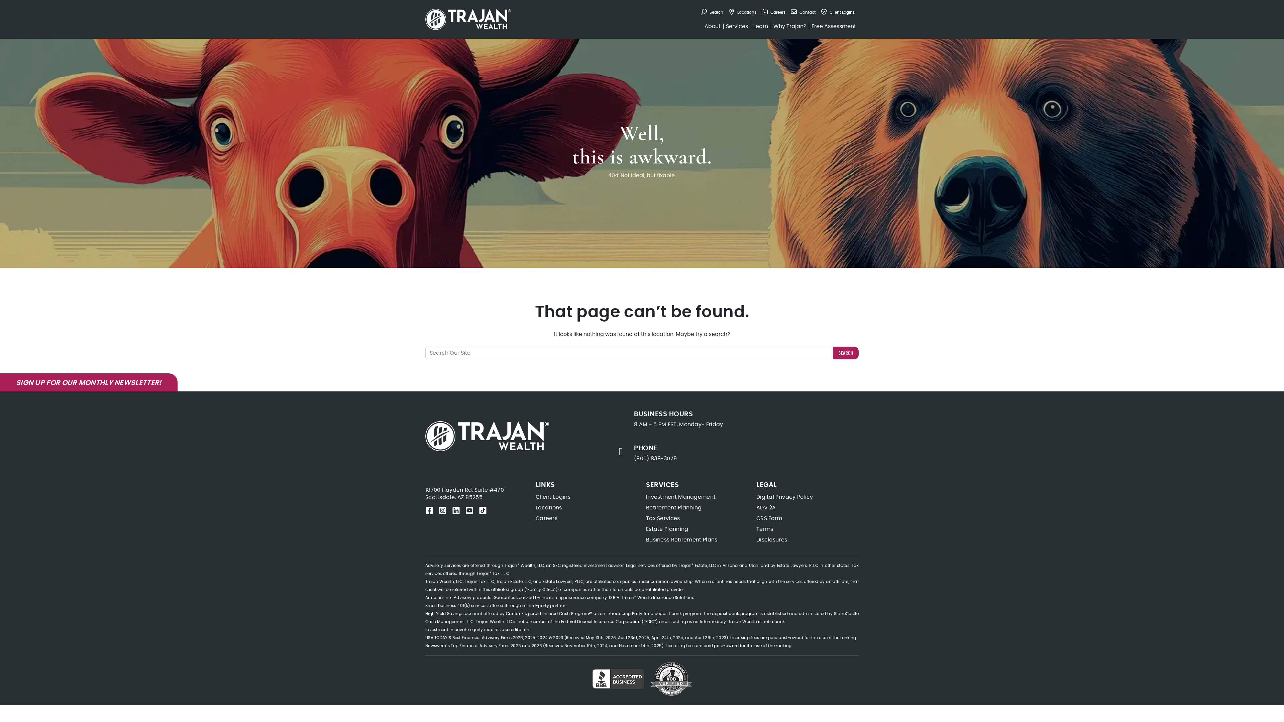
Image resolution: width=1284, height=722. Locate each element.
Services (737, 26)
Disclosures (771, 540)
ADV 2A (766, 507)
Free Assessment (834, 26)
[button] (712, 12)
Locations (549, 507)
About (713, 26)
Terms (764, 529)
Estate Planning (667, 529)
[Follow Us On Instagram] (443, 510)
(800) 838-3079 (655, 458)
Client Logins (553, 497)
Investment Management (681, 497)
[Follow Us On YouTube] (469, 510)
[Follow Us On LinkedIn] (456, 510)
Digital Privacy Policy (784, 497)
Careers (546, 518)
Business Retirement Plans (682, 540)
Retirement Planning (674, 507)
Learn (760, 26)
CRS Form (769, 518)
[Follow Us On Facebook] (429, 510)
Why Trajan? (789, 26)
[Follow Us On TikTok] (483, 510)
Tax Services (663, 518)
